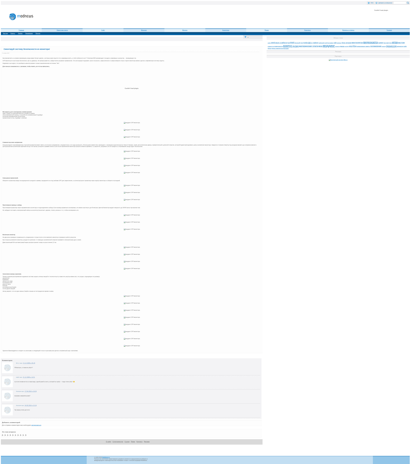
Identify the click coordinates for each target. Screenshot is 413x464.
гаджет (380, 43)
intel (292, 42)
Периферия (29, 33)
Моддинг (144, 30)
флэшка (286, 48)
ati (280, 43)
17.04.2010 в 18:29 (31, 391)
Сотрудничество (117, 441)
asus (277, 43)
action (269, 43)
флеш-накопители (277, 48)
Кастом (5, 33)
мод (321, 46)
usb (335, 43)
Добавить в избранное (385, 3)
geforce (284, 43)
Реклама (146, 441)
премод (384, 46)
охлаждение (375, 46)
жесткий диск (388, 43)
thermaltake (330, 43)
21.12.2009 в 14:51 (29, 377)
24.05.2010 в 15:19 (31, 405)
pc (312, 43)
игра (395, 42)
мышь (342, 46)
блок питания (346, 43)
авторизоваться (36, 425)
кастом (401, 42)
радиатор (400, 46)
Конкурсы (307, 30)
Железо (184, 30)
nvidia (305, 43)
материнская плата (308, 46)
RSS (372, 3)
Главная (21, 30)
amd (273, 43)
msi (302, 43)
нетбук (347, 46)
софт (405, 46)
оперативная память (363, 46)
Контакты (139, 441)
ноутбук (352, 46)
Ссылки (127, 441)
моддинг (329, 45)
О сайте (108, 441)
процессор (391, 46)
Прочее (37, 33)
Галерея (389, 30)
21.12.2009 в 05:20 (29, 363)
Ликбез (20, 33)
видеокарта (370, 42)
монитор (337, 46)
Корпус (13, 33)
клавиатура (271, 46)
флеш (269, 48)
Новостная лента (62, 30)
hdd (289, 43)
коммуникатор (278, 46)
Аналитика (225, 30)
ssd (326, 43)
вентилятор (357, 42)
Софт (103, 30)
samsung (321, 43)
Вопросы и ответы (348, 30)
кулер (296, 46)
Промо (267, 30)
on (309, 42)
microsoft (297, 43)
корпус (287, 45)
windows (339, 43)
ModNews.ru (106, 457)
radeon (315, 43)
